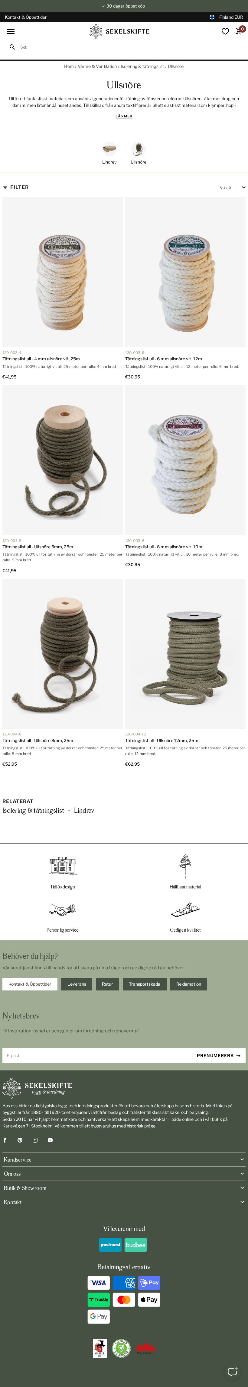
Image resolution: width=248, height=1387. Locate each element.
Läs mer (124, 116)
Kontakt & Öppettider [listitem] (29, 984)
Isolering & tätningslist (142, 66)
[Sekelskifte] (124, 1088)
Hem (68, 66)
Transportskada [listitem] (144, 984)
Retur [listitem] (107, 984)
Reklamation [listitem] (188, 984)
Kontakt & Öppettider (26, 17)
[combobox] (129, 47)
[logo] (119, 31)
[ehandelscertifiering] (121, 1348)
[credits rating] (145, 1348)
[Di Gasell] (100, 1348)
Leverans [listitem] (76, 984)
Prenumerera (215, 1055)
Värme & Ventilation (97, 66)
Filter (19, 187)
